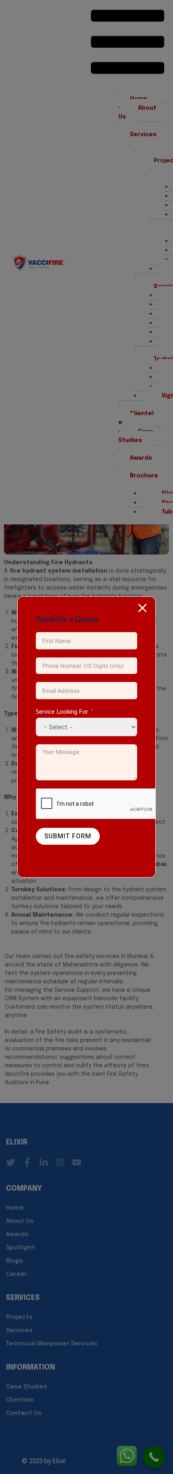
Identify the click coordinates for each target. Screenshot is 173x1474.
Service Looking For (62, 711)
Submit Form (67, 836)
